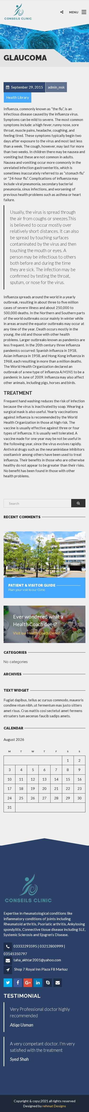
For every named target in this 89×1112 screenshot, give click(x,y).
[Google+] (28, 983)
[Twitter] (8, 983)
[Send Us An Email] (58, 983)
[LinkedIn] (38, 983)
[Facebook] (18, 983)
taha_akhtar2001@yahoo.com (37, 960)
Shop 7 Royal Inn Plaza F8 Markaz (41, 969)
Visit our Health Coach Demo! (36, 633)
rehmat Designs (54, 1106)
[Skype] (48, 983)
